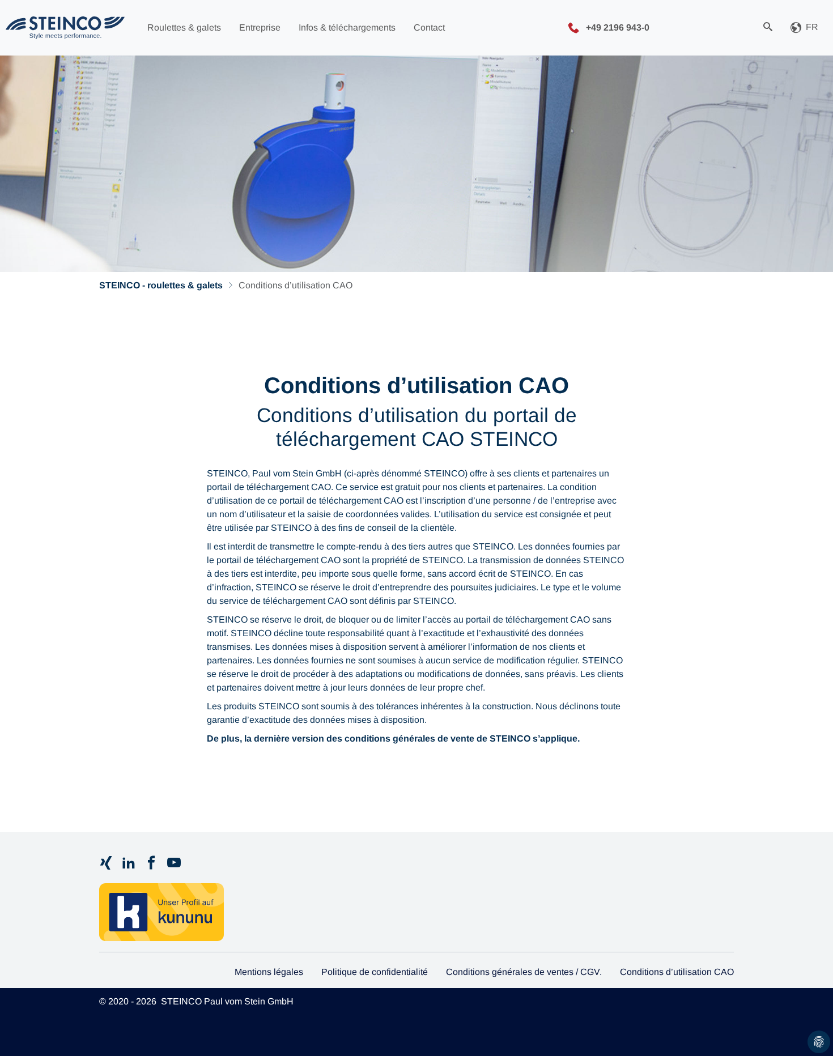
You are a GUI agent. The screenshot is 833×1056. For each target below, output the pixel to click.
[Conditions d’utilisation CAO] (65, 28)
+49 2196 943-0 (616, 27)
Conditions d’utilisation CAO (677, 972)
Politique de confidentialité (374, 972)
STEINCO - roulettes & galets (161, 285)
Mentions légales (269, 972)
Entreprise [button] (259, 27)
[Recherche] (767, 27)
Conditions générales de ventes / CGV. (524, 972)
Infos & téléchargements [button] (347, 27)
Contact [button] (429, 27)
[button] (804, 28)
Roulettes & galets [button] (184, 27)
